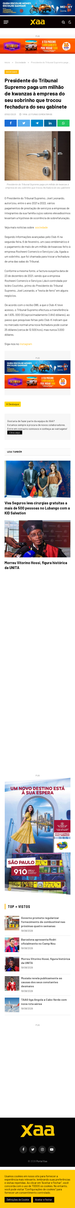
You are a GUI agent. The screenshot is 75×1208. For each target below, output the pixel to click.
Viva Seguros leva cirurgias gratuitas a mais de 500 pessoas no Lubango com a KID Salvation (37, 508)
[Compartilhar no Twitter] (24, 123)
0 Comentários (44, 114)
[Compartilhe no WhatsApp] (63, 123)
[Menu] (6, 22)
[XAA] (37, 22)
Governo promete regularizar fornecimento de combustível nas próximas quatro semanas (43, 922)
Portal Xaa (41, 1161)
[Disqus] (37, 624)
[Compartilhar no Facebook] (11, 123)
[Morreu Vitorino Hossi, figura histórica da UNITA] (37, 538)
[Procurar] (63, 22)
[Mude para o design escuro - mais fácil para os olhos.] (69, 22)
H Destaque (12, 404)
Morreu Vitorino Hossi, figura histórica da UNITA (36, 565)
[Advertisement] (37, 1064)
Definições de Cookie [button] (18, 1199)
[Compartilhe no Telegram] (37, 123)
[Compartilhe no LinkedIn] (50, 123)
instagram (26, 344)
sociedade (41, 227)
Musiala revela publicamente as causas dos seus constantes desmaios (41, 982)
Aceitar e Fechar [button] (43, 1199)
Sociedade (11, 72)
